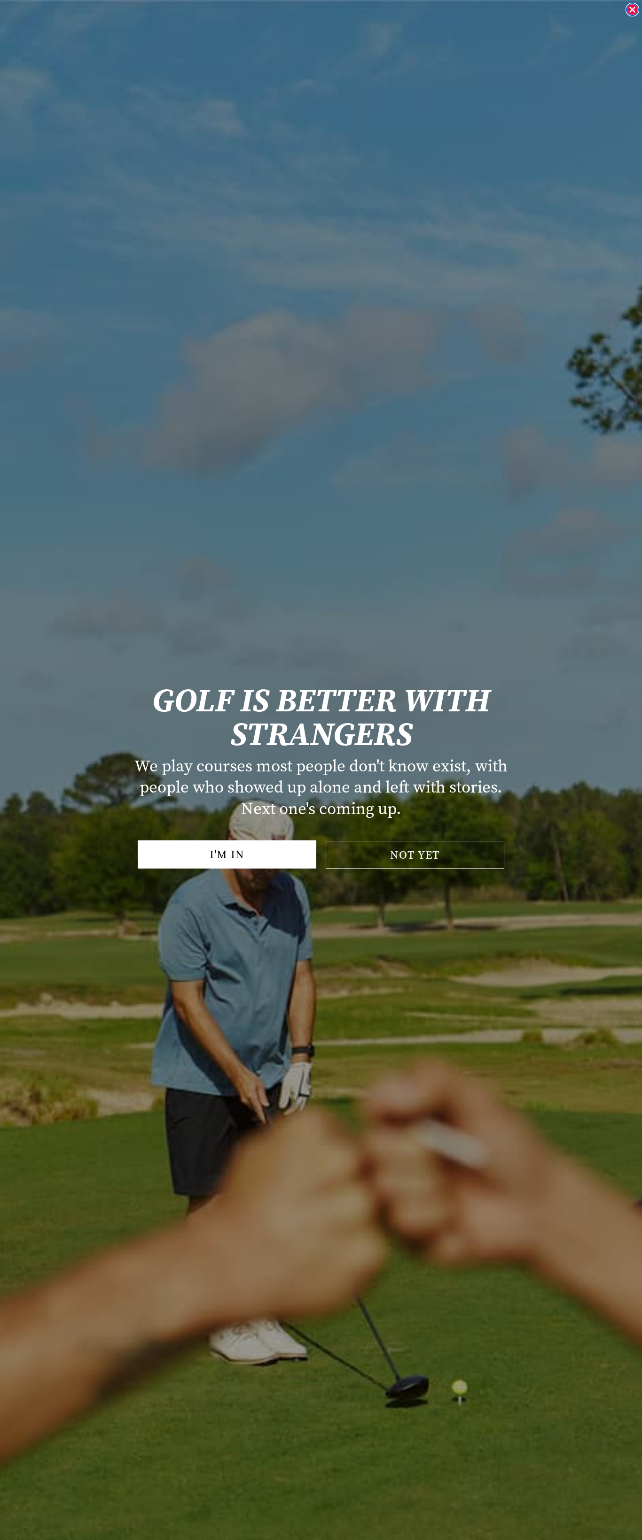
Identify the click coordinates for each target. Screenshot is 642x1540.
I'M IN (227, 854)
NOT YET (415, 854)
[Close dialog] (632, 9)
